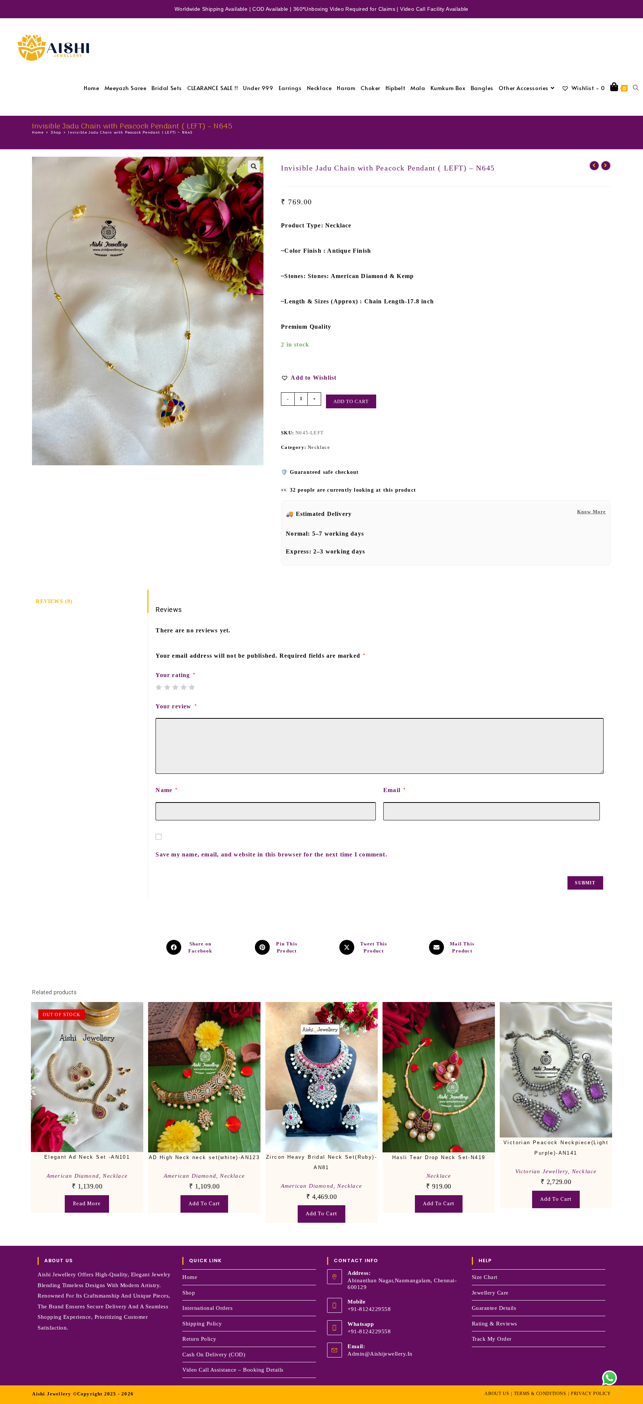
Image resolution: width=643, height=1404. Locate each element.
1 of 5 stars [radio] (158, 687)
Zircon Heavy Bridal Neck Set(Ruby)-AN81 (321, 1162)
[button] (254, 166)
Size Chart (485, 1277)
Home (189, 1277)
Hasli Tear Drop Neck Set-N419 (439, 1157)
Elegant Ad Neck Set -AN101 (87, 1157)
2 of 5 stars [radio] (167, 687)
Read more (87, 1203)
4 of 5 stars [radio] (183, 687)
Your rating (175, 675)
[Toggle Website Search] (635, 87)
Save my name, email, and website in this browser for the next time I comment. (271, 854)
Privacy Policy (591, 1393)
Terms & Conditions (540, 1393)
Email (394, 790)
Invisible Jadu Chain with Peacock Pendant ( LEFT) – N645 (130, 132)
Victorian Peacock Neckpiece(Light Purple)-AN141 (555, 1147)
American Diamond (73, 1176)
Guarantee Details (494, 1308)
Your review (176, 706)
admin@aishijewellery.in (380, 1354)
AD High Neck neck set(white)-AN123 (204, 1157)
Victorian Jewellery (541, 1171)
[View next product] (606, 165)
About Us (496, 1393)
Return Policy (199, 1339)
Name (166, 790)
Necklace (319, 447)
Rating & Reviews (494, 1324)
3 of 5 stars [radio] (175, 687)
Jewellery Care (490, 1293)
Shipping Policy (202, 1324)
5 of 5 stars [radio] (192, 687)
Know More (591, 511)
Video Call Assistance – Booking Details (233, 1370)
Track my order (492, 1339)
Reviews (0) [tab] (54, 601)
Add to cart (351, 401)
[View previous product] (594, 165)
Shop (188, 1293)
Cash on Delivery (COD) (213, 1354)
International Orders (207, 1308)
